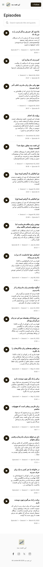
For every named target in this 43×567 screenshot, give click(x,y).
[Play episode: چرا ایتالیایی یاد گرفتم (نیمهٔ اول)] (6, 200)
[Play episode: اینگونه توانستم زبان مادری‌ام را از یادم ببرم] (6, 289)
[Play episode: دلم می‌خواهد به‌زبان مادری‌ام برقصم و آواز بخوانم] (6, 438)
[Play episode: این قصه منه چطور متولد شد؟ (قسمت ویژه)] (6, 147)
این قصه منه (15, 5)
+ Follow (36, 5)
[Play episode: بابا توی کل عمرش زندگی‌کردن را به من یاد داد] (6, 33)
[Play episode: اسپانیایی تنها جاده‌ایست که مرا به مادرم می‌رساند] (6, 256)
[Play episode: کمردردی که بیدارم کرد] (6, 61)
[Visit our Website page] (30, 554)
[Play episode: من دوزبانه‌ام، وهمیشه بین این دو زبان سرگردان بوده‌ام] (6, 319)
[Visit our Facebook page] (13, 554)
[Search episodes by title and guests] (7, 22)
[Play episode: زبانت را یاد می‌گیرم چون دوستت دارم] (6, 501)
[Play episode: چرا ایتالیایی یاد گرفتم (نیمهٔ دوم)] (6, 175)
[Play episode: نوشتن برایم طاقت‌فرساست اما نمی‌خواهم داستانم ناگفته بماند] (6, 225)
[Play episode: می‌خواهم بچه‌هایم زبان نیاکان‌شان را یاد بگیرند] (6, 349)
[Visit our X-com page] (24, 554)
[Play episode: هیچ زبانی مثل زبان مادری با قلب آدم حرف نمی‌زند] (6, 86)
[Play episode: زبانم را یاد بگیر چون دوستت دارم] (6, 380)
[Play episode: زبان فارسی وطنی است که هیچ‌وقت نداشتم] (6, 407)
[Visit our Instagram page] (19, 554)
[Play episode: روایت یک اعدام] (6, 117)
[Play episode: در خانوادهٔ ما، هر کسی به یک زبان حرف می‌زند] (6, 471)
